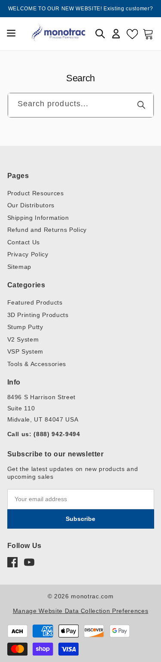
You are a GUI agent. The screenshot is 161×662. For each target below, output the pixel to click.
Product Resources (35, 193)
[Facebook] (12, 562)
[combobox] (80, 105)
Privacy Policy (28, 254)
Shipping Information (38, 217)
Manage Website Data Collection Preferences (81, 610)
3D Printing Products (38, 314)
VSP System (25, 351)
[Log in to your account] (116, 33)
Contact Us (23, 242)
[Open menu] (11, 33)
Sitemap (19, 266)
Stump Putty (25, 326)
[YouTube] (29, 562)
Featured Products (35, 302)
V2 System (23, 339)
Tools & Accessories (37, 363)
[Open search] (100, 33)
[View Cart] (148, 33)
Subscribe (80, 518)
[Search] (141, 105)
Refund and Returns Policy (47, 229)
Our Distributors (31, 205)
